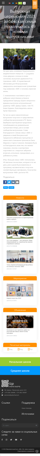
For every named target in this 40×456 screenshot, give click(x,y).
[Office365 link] (9, 3)
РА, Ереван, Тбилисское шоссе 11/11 (14, 390)
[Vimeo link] (21, 439)
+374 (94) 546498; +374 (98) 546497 (14, 392)
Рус (31, 349)
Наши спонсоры (27, 408)
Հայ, (11, 349)
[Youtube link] (16, 439)
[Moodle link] (13, 3)
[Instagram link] (6, 439)
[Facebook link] (2, 439)
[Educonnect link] (16, 3)
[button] (20, 3)
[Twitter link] (11, 439)
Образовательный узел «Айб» (14, 449)
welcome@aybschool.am (10, 395)
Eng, (21, 349)
